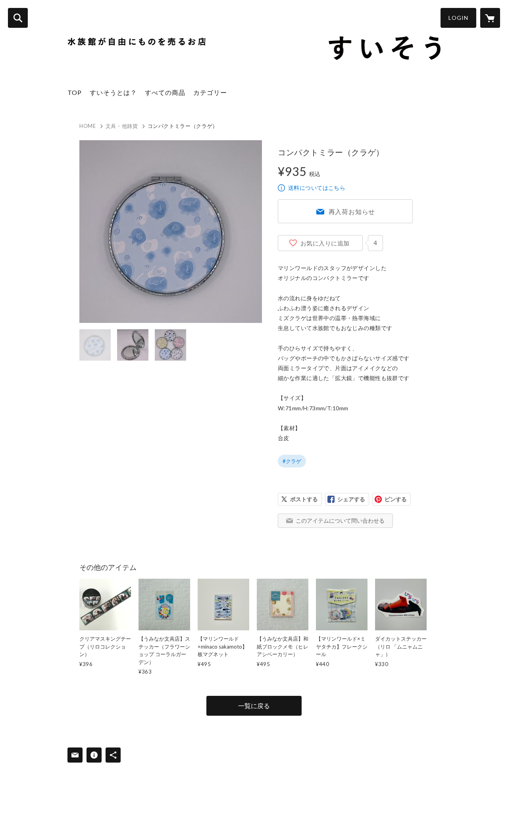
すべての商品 (165, 92)
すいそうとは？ (113, 92)
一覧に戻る (254, 705)
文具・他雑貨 (122, 126)
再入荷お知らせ (352, 211)
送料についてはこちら (316, 187)
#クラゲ (292, 461)
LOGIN (458, 17)
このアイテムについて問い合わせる (340, 520)
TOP (74, 92)
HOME (87, 126)
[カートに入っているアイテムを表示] (490, 18)
